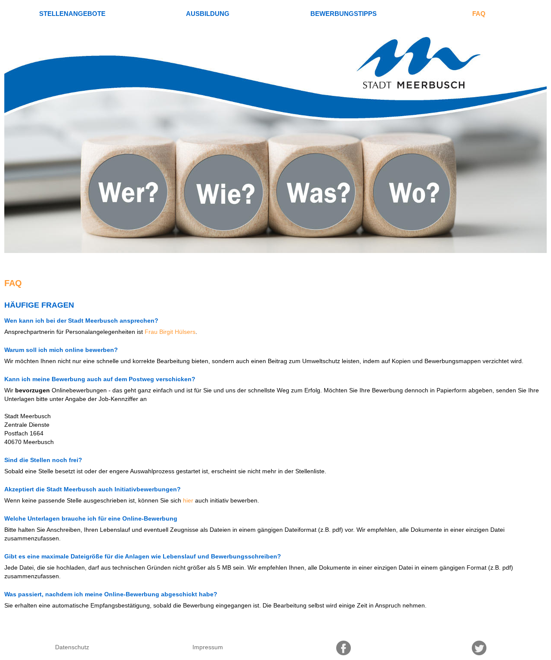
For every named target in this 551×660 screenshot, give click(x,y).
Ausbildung (207, 13)
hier (188, 500)
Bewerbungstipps (343, 13)
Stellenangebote (72, 13)
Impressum (207, 647)
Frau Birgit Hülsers (170, 331)
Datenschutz (72, 647)
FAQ (479, 13)
